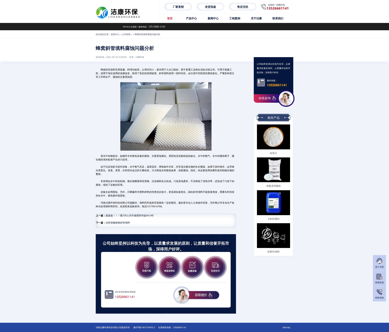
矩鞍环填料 (273, 251)
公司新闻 (126, 34)
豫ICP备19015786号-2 (144, 327)
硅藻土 (273, 153)
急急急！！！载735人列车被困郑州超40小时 (130, 215)
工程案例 (234, 18)
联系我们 (277, 18)
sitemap (286, 327)
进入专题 (379, 266)
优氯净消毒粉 (273, 186)
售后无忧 (242, 7)
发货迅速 (210, 7)
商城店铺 (379, 282)
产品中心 (191, 18)
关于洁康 (256, 18)
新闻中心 (213, 18)
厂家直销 (178, 7)
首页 (170, 18)
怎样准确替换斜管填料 (118, 222)
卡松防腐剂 (273, 218)
